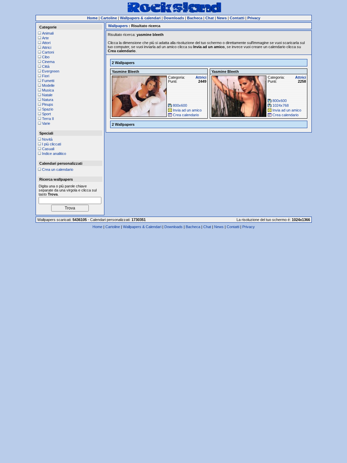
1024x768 (280, 105)
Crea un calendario (57, 169)
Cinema (48, 62)
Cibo (45, 57)
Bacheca (193, 227)
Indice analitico (54, 154)
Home (97, 227)
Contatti (233, 227)
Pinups (47, 104)
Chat (207, 227)
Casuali (48, 149)
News (219, 227)
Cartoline (112, 227)
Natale (47, 95)
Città (45, 66)
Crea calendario (186, 115)
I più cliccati (51, 144)
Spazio (47, 109)
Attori (46, 43)
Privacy (248, 227)
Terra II (48, 119)
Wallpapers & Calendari (142, 227)
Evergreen (50, 71)
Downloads (173, 227)
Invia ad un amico (187, 110)
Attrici (46, 47)
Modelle (48, 85)
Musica (48, 90)
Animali (48, 33)
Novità (47, 139)
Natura (47, 100)
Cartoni (48, 52)
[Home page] (174, 11)
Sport (46, 114)
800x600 (180, 105)
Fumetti (48, 81)
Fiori (45, 76)
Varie (46, 123)
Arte (45, 38)
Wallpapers (118, 26)
